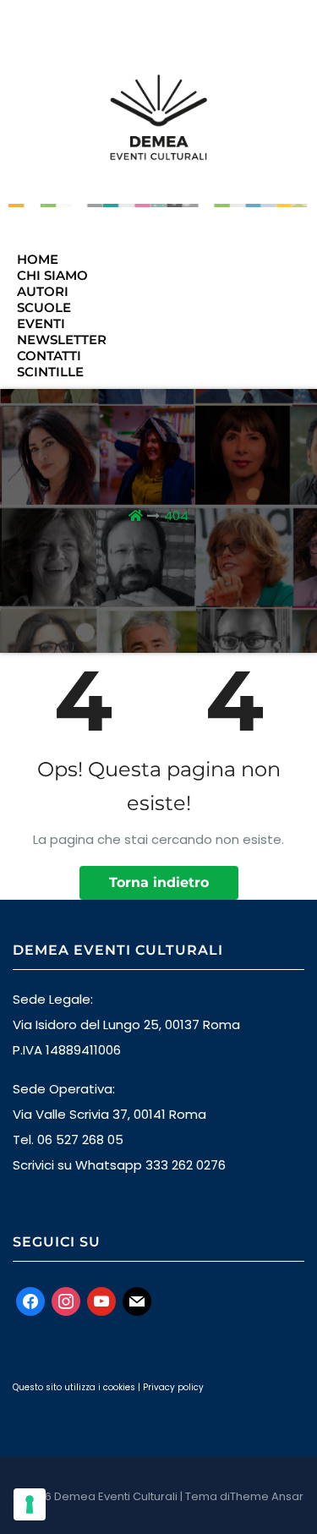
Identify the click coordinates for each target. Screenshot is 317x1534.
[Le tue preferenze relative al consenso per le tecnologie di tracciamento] (30, 1504)
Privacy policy (173, 1387)
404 (176, 515)
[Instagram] (66, 1300)
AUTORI (42, 291)
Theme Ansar (266, 1496)
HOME (37, 259)
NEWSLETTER (62, 339)
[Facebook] (30, 1300)
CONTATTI (49, 356)
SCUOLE (44, 307)
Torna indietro (159, 882)
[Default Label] (101, 1300)
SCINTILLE (50, 372)
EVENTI (41, 323)
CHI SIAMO (52, 275)
